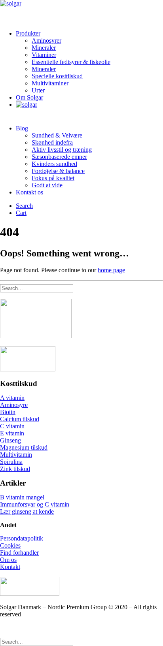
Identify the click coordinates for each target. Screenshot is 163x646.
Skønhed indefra (52, 142)
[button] (24, 205)
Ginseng (10, 440)
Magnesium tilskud (23, 447)
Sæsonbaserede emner (59, 156)
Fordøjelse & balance (58, 171)
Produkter (28, 33)
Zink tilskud (15, 468)
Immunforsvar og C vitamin (34, 504)
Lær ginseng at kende (27, 511)
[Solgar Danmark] (81, 12)
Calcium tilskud (19, 419)
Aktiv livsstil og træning (62, 149)
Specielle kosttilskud (57, 76)
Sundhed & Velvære (57, 135)
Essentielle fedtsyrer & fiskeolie (71, 61)
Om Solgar (29, 97)
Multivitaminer (50, 83)
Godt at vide (47, 185)
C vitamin (12, 426)
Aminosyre (14, 404)
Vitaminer (44, 54)
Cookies (10, 545)
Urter (38, 90)
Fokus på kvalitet (53, 178)
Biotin (7, 412)
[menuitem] (89, 62)
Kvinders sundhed (54, 163)
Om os (8, 559)
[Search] (36, 287)
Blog (22, 128)
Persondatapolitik (21, 538)
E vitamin (12, 433)
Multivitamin (16, 454)
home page (111, 270)
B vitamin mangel (22, 497)
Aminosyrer (46, 40)
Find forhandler (19, 552)
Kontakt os (29, 192)
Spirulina (11, 461)
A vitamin (12, 397)
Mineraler (44, 47)
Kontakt (10, 566)
